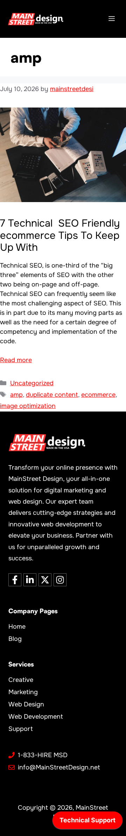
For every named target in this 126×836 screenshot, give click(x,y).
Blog (15, 639)
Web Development (35, 716)
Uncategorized (32, 383)
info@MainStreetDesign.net (59, 767)
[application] (87, 822)
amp (16, 395)
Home (17, 626)
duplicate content (52, 395)
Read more (16, 360)
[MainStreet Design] (35, 18)
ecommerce (98, 395)
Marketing (23, 692)
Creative (20, 680)
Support (20, 729)
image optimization (28, 406)
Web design (26, 704)
